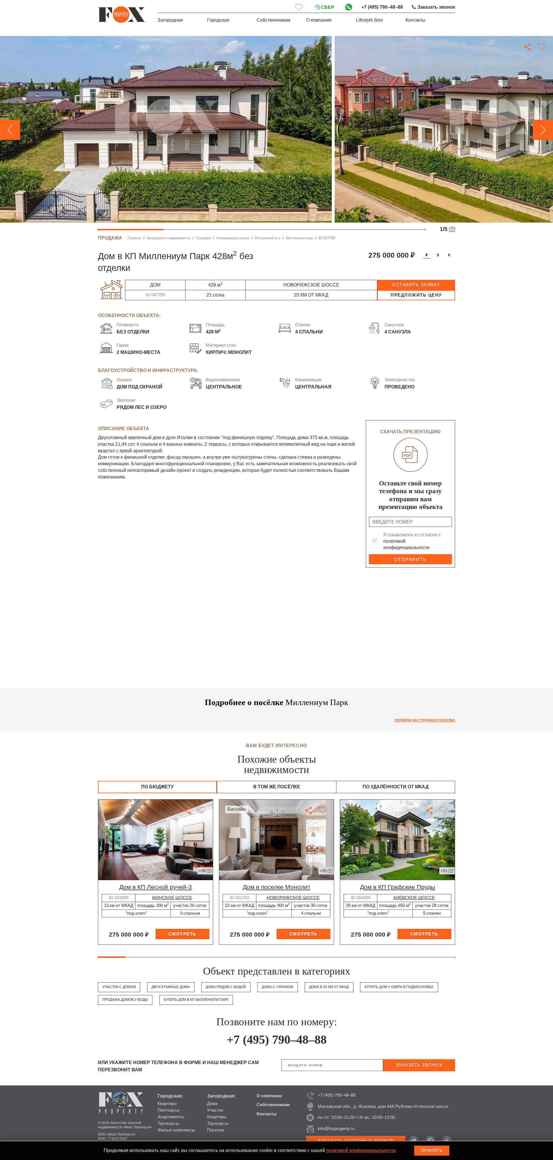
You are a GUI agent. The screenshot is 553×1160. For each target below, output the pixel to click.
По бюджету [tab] (157, 786)
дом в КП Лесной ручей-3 (155, 887)
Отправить (410, 559)
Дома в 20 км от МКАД (329, 987)
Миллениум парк (299, 238)
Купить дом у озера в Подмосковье (399, 987)
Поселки (215, 1130)
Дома (212, 1103)
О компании (319, 20)
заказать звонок (419, 1065)
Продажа (203, 238)
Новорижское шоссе (232, 238)
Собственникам (273, 20)
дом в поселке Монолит (276, 887)
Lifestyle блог (369, 20)
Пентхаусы (169, 1110)
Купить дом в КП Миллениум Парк (196, 1000)
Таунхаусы (168, 1123)
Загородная (170, 20)
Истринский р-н (267, 238)
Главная (134, 238)
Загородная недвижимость (168, 238)
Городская (218, 20)
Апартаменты (171, 1117)
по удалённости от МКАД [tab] (396, 786)
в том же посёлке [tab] (276, 786)
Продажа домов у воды (125, 1000)
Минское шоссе (172, 897)
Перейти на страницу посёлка (425, 720)
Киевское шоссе (414, 897)
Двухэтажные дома (170, 987)
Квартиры (167, 1103)
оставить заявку (416, 284)
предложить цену (416, 295)
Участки (215, 1110)
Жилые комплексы (176, 1130)
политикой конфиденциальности (360, 1150)
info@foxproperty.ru (336, 1128)
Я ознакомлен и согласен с (412, 541)
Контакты (415, 20)
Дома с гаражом (277, 987)
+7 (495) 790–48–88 (382, 7)
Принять (432, 1150)
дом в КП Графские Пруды (397, 887)
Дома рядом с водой (226, 987)
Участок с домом (119, 987)
